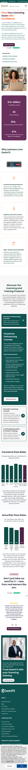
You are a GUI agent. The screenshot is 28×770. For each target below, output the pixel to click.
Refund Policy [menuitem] (5, 734)
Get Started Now (8, 680)
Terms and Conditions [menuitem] (7, 726)
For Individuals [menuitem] (4, 1)
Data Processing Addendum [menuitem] (9, 736)
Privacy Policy (10, 761)
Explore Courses (9, 44)
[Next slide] (12, 625)
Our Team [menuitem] (4, 706)
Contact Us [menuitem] (4, 714)
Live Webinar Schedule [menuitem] (8, 709)
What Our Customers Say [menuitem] (8, 711)
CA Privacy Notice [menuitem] (6, 724)
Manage (9, 766)
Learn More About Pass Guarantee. (14, 390)
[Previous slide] (16, 625)
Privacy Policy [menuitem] (5, 722)
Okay (21, 766)
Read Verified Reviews (14, 628)
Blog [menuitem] (2, 704)
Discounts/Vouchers (22, 1)
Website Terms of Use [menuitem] (7, 729)
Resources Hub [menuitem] (5, 701)
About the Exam (11, 399)
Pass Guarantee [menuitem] (6, 731)
